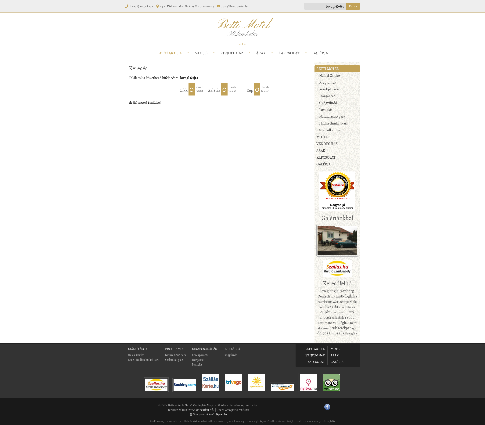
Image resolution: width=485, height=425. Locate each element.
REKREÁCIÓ (231, 349)
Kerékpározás (329, 89)
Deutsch (324, 296)
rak (333, 296)
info (331, 333)
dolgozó (323, 328)
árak (333, 327)
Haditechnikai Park (333, 123)
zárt (336, 301)
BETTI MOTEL (169, 53)
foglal (335, 291)
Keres (353, 6)
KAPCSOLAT (289, 53)
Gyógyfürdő (328, 102)
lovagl (325, 291)
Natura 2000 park (332, 116)
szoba (349, 317)
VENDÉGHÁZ (231, 53)
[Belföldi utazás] (282, 393)
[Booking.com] (185, 393)
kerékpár (344, 327)
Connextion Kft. (204, 410)
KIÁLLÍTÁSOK (137, 349)
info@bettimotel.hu (235, 6)
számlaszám (325, 302)
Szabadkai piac (330, 130)
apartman (338, 312)
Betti (353, 322)
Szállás (340, 333)
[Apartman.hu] (256, 393)
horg (350, 291)
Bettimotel (325, 322)
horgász (351, 333)
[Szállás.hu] (156, 393)
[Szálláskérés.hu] (210, 393)
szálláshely (337, 317)
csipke (325, 312)
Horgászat (327, 96)
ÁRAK (261, 53)
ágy (353, 328)
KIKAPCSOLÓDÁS (204, 349)
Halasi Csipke (329, 75)
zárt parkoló (348, 301)
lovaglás (331, 306)
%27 (343, 291)
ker (322, 307)
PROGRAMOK (175, 349)
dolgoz (323, 333)
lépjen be (221, 414)
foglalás (350, 296)
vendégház (341, 322)
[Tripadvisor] (331, 393)
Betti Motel (154, 103)
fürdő (340, 296)
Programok (327, 82)
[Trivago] (233, 393)
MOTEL (201, 53)
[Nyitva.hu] (308, 393)
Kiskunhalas (346, 307)
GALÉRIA (320, 53)
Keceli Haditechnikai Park (143, 360)
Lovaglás (325, 109)
